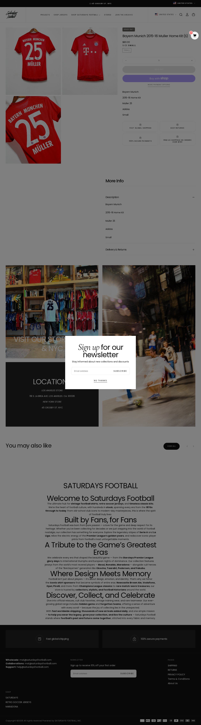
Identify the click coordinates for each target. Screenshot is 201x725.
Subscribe (120, 371)
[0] (195, 36)
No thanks (100, 380)
